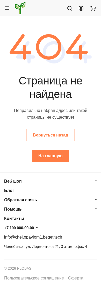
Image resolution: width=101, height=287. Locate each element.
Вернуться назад (50, 135)
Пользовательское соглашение (34, 278)
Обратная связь (20, 200)
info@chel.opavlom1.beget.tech (33, 237)
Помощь (13, 209)
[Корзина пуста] (93, 8)
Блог (9, 190)
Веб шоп (13, 181)
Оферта (75, 278)
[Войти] (81, 8)
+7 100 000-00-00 (19, 228)
